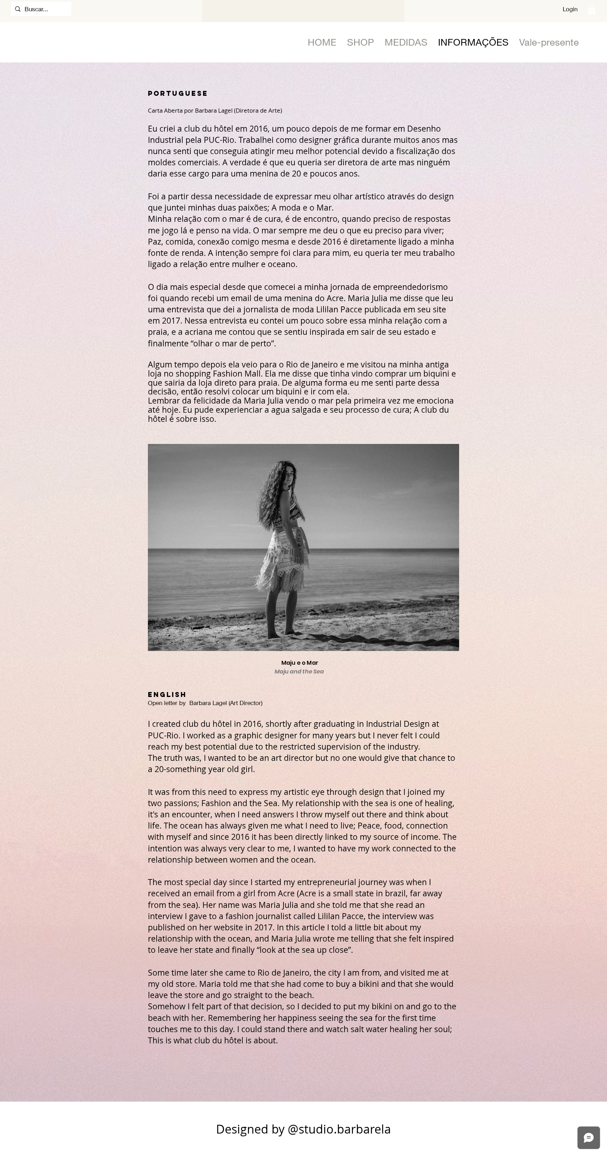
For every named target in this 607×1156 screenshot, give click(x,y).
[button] (592, 9)
